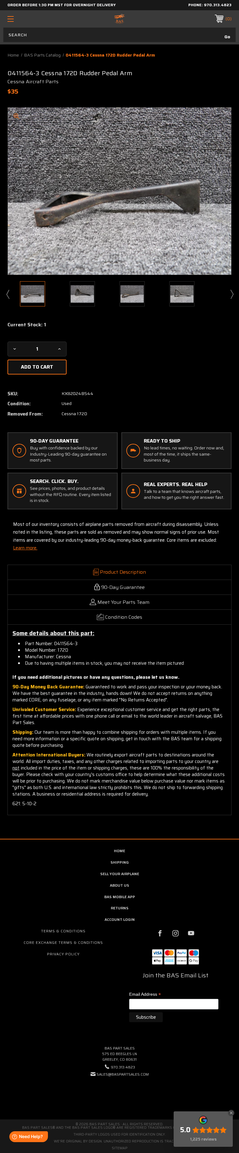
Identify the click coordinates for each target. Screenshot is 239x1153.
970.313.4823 (218, 5)
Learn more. (25, 548)
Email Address (145, 994)
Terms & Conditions (63, 931)
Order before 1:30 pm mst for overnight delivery (61, 5)
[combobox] (119, 34)
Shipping (119, 862)
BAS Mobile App (119, 897)
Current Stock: (26, 324)
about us (119, 885)
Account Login (120, 919)
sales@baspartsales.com (122, 1074)
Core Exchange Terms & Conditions (63, 942)
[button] (119, 1093)
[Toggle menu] (29, 18)
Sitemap (120, 1148)
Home (119, 851)
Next (231, 294)
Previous (7, 294)
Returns (120, 908)
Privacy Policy (63, 954)
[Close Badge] (231, 1113)
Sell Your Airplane (119, 874)
